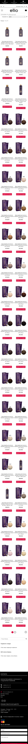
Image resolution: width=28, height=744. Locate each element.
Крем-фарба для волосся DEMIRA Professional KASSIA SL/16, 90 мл (7, 561)
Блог (2, 697)
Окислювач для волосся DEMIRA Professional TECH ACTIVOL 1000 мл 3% (21, 475)
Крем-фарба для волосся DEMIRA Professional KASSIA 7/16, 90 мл (7, 188)
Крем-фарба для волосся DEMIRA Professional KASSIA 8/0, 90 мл (7, 216)
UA (3, 6)
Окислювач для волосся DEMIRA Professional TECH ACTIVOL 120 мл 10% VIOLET (7, 43)
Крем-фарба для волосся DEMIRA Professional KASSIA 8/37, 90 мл (20, 216)
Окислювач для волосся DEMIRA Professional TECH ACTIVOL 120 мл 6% (21, 43)
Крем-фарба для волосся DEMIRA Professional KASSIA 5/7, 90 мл (7, 389)
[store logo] (14, 10)
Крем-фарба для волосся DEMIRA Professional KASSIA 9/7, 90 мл (20, 590)
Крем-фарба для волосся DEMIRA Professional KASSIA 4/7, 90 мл (7, 331)
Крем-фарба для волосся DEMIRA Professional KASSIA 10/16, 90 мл (20, 188)
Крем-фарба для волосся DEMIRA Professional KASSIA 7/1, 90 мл (20, 619)
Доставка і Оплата (19, 6)
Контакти (3, 695)
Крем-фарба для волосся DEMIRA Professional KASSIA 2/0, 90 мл (20, 418)
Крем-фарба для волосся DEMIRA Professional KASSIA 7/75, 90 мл (20, 130)
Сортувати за (5, 16)
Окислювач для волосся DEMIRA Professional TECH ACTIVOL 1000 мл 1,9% (7, 504)
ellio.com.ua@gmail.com (8, 692)
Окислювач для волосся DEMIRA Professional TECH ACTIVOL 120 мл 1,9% (21, 71)
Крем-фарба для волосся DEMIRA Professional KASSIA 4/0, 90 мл (7, 590)
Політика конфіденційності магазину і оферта (13, 716)
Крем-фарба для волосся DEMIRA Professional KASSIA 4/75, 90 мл (20, 331)
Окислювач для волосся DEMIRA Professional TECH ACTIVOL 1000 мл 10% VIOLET (21, 100)
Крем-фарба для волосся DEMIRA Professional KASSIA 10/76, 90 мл (7, 446)
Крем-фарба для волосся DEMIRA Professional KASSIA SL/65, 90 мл (7, 303)
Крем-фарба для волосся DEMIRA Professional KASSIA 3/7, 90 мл (7, 360)
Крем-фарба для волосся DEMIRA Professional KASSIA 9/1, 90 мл (20, 504)
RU (1, 6)
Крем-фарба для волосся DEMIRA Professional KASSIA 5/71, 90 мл (7, 418)
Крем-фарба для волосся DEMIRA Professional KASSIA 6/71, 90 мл (7, 130)
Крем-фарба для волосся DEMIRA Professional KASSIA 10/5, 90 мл (7, 619)
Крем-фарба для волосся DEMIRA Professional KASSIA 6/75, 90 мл (7, 159)
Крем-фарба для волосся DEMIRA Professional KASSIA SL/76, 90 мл (7, 533)
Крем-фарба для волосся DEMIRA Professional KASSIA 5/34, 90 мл (20, 303)
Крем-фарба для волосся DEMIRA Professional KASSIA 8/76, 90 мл (20, 245)
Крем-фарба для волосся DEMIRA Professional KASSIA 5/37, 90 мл (20, 360)
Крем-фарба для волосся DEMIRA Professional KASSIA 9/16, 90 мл (7, 274)
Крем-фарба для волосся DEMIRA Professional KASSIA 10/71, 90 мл (20, 446)
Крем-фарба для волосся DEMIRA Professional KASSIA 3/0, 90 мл (20, 389)
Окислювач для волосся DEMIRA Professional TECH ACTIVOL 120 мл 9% (7, 100)
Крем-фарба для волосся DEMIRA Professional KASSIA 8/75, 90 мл (7, 245)
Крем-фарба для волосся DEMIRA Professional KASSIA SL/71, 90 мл (20, 533)
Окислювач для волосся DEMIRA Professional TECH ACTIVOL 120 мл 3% (7, 71)
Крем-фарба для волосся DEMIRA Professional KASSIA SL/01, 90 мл (20, 561)
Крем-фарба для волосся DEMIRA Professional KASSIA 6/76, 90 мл (20, 159)
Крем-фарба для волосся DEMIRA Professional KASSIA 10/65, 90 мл (7, 475)
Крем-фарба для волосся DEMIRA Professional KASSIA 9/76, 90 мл (20, 274)
